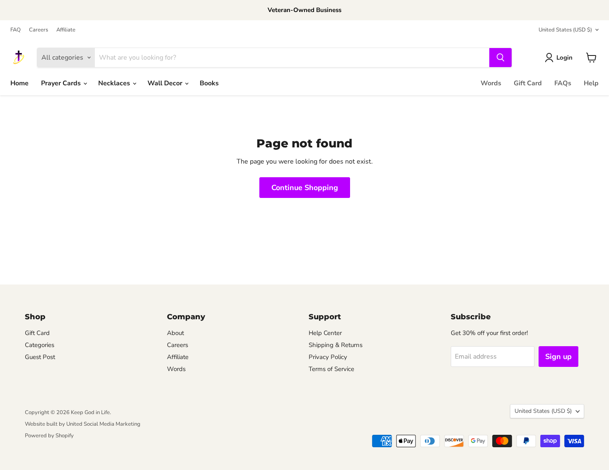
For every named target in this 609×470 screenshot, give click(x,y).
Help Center (325, 333)
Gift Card (528, 83)
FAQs (562, 83)
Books (209, 83)
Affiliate (65, 30)
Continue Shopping (304, 188)
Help (591, 83)
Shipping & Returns (335, 345)
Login (564, 57)
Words (491, 83)
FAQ (15, 30)
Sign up (558, 357)
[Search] (500, 57)
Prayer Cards (61, 83)
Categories (39, 345)
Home (19, 83)
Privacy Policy (328, 357)
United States (565, 30)
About (175, 333)
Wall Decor (165, 83)
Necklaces (115, 83)
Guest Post (40, 357)
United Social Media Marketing (103, 424)
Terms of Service (331, 369)
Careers (38, 30)
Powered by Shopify (49, 435)
